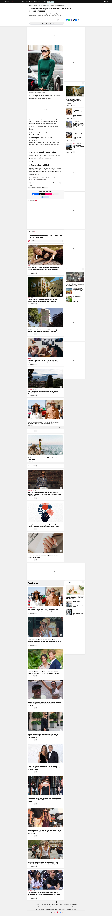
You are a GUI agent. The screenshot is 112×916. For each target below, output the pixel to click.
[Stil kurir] (48, 907)
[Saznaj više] (83, 269)
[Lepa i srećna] (56, 907)
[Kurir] (35, 907)
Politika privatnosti (69, 909)
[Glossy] (51, 907)
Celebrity (36, 5)
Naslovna (31, 5)
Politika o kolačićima (61, 909)
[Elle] (2, 1)
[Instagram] (54, 912)
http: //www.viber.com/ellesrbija (40, 179)
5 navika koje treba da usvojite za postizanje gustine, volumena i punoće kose (44, 462)
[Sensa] (65, 907)
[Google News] (60, 912)
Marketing (38, 909)
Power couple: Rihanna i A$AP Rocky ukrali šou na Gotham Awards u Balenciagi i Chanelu (45, 428)
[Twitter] (52, 912)
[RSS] (63, 912)
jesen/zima (34, 187)
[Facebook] (49, 912)
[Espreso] (44, 907)
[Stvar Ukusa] (76, 907)
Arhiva (75, 909)
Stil (29, 187)
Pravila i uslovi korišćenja (49, 909)
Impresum (42, 909)
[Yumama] (70, 907)
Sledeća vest (56, 182)
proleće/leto (45, 187)
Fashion (39, 187)
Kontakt (56, 909)
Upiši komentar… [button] (35, 240)
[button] (61, 20)
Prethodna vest (35, 182)
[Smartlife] (61, 907)
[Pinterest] (57, 912)
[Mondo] (40, 907)
